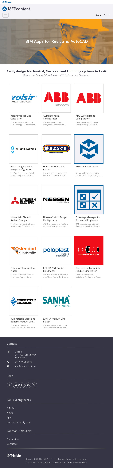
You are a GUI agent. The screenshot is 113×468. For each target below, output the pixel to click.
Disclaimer (31, 462)
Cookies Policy (58, 462)
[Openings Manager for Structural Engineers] (88, 209)
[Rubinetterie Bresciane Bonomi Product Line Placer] (23, 311)
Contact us (12, 443)
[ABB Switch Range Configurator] (88, 108)
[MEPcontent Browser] (88, 158)
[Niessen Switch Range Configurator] (56, 209)
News (10, 412)
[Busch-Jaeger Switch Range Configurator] (23, 158)
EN (105, 15)
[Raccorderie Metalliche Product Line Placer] (88, 260)
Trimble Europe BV (59, 459)
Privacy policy (43, 462)
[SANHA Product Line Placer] (56, 311)
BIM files (11, 408)
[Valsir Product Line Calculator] (23, 108)
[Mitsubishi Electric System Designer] (23, 209)
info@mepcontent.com (26, 366)
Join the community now (18, 422)
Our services (13, 439)
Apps (9, 417)
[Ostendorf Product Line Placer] (23, 260)
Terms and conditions (77, 462)
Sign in (98, 15)
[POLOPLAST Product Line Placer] (56, 260)
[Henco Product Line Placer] (56, 158)
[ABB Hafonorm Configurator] (56, 108)
